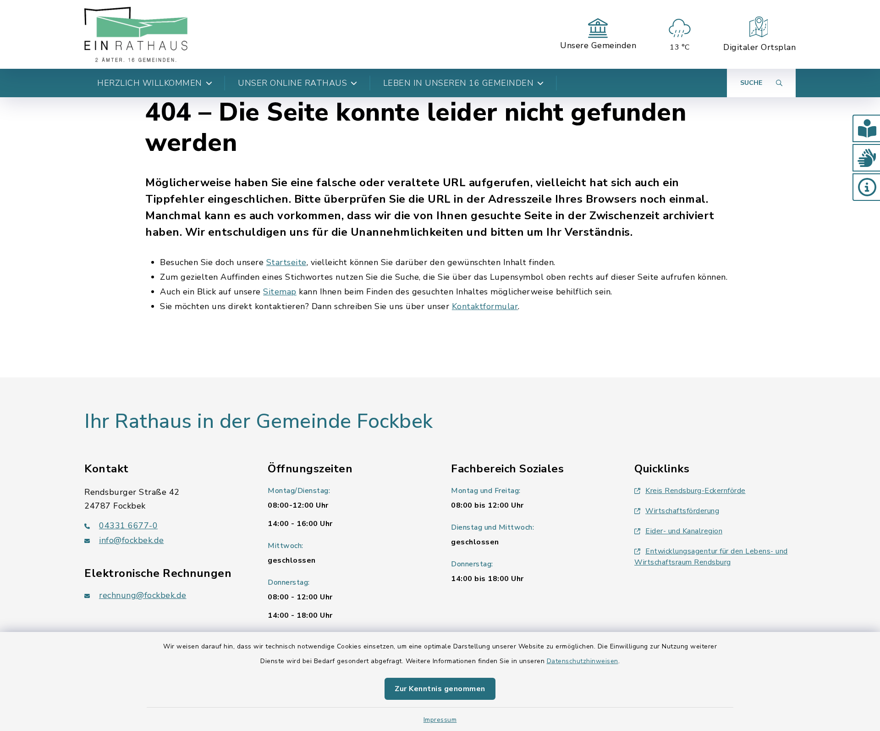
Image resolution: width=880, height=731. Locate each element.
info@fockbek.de (131, 540)
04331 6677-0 (128, 525)
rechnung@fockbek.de (143, 595)
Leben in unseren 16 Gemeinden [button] (458, 83)
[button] (866, 128)
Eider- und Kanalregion (683, 531)
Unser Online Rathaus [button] (292, 83)
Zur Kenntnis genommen (440, 689)
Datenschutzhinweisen (582, 661)
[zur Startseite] (135, 34)
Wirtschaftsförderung (682, 511)
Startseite (286, 262)
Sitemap (280, 291)
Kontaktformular (485, 306)
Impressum (440, 719)
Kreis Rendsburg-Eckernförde (695, 491)
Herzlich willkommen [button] (149, 83)
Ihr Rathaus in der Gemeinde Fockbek (258, 421)
